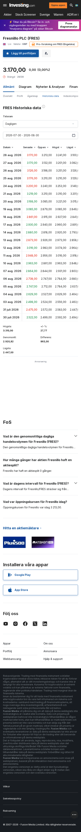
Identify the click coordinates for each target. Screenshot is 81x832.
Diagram (25, 87)
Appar (7, 643)
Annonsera (50, 651)
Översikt (7, 96)
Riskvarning (9, 810)
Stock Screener (25, 14)
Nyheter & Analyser (50, 87)
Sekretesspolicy (12, 798)
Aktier (7, 14)
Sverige (45, 14)
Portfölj (7, 651)
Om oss (48, 643)
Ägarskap (32, 96)
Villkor (6, 786)
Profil (20, 96)
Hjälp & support (53, 658)
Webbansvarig (12, 658)
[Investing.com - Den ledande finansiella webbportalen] (22, 5)
